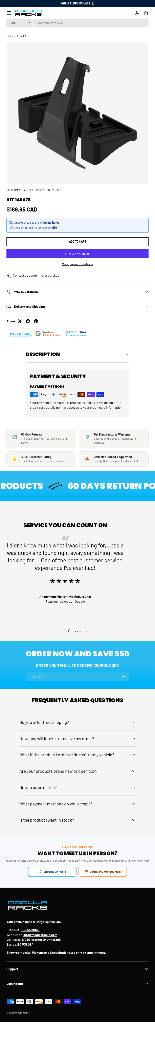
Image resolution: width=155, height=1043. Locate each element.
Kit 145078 (22, 35)
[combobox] (77, 23)
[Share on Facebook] (28, 321)
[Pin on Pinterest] (36, 321)
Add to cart (77, 241)
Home (9, 35)
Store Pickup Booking (105, 871)
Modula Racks (21, 1012)
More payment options (77, 264)
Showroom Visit (55, 871)
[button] (146, 12)
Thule (10, 190)
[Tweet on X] (20, 321)
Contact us (20, 275)
